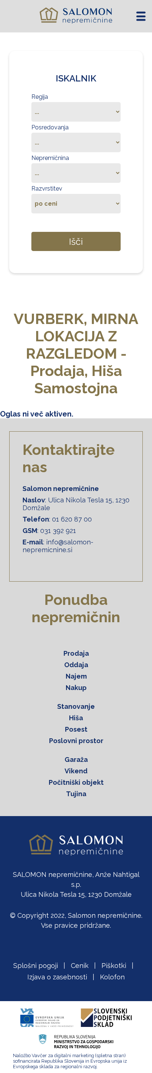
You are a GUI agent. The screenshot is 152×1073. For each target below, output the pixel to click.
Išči (76, 241)
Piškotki (113, 965)
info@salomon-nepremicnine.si (58, 546)
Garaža (76, 759)
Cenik (80, 965)
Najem (76, 676)
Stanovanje (76, 706)
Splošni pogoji (35, 965)
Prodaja (76, 653)
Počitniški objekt (76, 782)
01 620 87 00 (72, 519)
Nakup (76, 687)
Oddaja (76, 665)
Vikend (76, 771)
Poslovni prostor (76, 741)
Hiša (76, 718)
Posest (76, 729)
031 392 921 (58, 530)
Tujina (76, 794)
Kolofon (112, 977)
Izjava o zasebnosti (57, 977)
